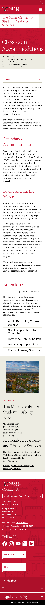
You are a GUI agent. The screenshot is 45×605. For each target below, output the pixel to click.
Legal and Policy (15, 596)
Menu (8, 79)
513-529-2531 (27, 526)
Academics (17, 57)
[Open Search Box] (41, 2)
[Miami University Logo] (11, 9)
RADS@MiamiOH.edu (13, 457)
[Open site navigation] (41, 9)
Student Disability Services (13, 62)
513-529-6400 (20, 530)
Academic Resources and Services (17, 59)
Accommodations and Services (15, 64)
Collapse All (35, 291)
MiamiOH (6, 57)
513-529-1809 (22, 522)
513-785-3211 (10, 460)
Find (6, 588)
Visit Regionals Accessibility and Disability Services (18, 467)
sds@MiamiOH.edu (12, 432)
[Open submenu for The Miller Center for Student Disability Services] (42, 21)
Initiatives (10, 580)
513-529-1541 (10, 435)
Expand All (22, 291)
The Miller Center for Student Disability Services (18, 21)
